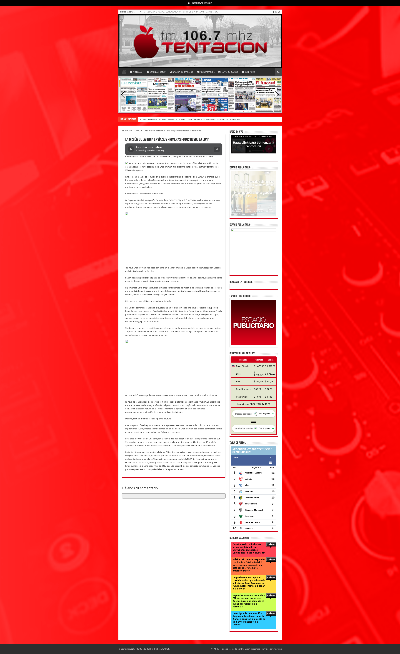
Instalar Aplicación (201, 3)
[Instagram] (276, 12)
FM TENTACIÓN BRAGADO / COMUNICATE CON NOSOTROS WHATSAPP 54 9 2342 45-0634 (181, 12)
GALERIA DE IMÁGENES (182, 72)
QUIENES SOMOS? (158, 72)
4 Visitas (271, 577)
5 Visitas (271, 544)
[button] (277, 94)
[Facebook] (273, 12)
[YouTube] (279, 12)
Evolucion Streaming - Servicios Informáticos (261, 649)
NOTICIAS (137, 72)
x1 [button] (217, 149)
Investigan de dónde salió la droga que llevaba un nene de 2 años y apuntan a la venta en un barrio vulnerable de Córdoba (249, 619)
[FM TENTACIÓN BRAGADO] (200, 41)
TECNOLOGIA (138, 131)
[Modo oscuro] (278, 72)
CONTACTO (250, 72)
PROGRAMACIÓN (207, 72)
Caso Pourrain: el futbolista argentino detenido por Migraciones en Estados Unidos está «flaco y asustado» (249, 548)
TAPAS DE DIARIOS (230, 72)
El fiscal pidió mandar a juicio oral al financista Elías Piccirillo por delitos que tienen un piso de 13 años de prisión (187, 119)
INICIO (124, 71)
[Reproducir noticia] (131, 149)
